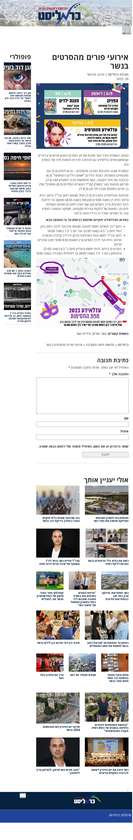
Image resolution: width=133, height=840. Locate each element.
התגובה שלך (118, 374)
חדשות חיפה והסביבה (100, 345)
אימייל (124, 431)
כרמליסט (123, 345)
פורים (96, 334)
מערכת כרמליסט (118, 74)
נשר (104, 334)
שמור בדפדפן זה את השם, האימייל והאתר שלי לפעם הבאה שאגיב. (83, 446)
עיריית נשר (84, 334)
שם (126, 418)
